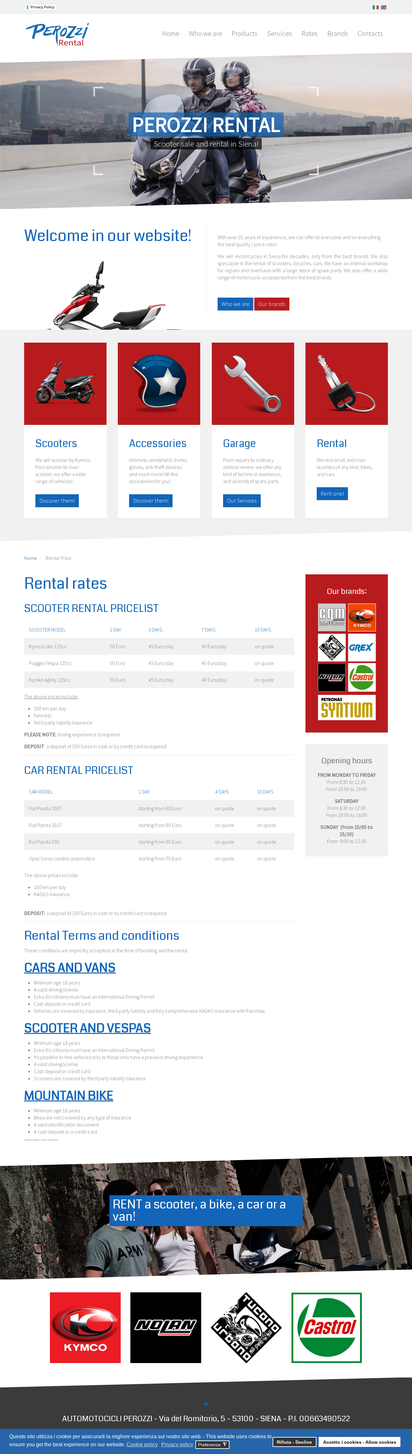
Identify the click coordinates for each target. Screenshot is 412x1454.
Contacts (370, 33)
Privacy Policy (42, 7)
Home (170, 33)
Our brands (272, 304)
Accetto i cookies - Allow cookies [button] (359, 1442)
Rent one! (332, 493)
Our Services (242, 500)
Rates (310, 33)
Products (245, 33)
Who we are (205, 33)
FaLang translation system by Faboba (41, 1139)
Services (279, 33)
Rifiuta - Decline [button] (294, 1442)
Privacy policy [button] (177, 1444)
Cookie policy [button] (142, 1444)
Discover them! (57, 500)
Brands (337, 33)
